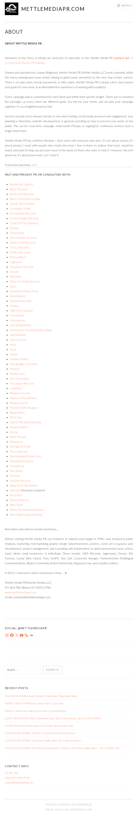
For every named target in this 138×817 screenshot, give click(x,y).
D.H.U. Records (19, 247)
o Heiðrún (16, 388)
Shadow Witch (18, 427)
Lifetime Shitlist (19, 359)
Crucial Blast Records (23, 213)
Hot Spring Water (20, 325)
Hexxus (14, 305)
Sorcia (13, 432)
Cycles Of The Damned (24, 223)
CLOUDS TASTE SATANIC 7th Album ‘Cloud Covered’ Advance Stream (40, 733)
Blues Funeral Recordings (25, 198)
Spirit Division (18, 436)
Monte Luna (17, 373)
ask (34, 164)
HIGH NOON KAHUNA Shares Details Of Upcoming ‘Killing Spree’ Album (41, 696)
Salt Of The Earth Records (26, 422)
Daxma (14, 228)
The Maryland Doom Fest (25, 456)
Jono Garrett (18, 339)
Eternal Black (18, 257)
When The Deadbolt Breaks (27, 509)
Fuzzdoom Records (22, 266)
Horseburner (18, 320)
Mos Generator (19, 378)
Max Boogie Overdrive (24, 364)
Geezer (14, 271)
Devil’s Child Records (23, 242)
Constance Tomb (20, 208)
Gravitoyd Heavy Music (24, 291)
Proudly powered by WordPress (69, 804)
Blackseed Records (22, 194)
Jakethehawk (18, 334)
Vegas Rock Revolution (23, 485)
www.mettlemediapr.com (20, 592)
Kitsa (13, 344)
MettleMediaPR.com (53, 9)
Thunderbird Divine (21, 461)
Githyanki (15, 276)
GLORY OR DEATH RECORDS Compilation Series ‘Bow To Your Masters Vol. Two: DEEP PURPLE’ (53, 718)
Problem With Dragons (24, 407)
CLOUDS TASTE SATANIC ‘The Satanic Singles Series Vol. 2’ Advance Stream (43, 740)
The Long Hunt (19, 451)
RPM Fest (16, 417)
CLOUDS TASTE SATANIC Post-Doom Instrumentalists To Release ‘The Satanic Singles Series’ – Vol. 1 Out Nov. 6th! (62, 748)
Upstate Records (20, 480)
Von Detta (16, 495)
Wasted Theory (19, 500)
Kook (13, 349)
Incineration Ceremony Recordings (31, 330)
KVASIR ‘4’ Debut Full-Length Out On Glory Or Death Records (35, 711)
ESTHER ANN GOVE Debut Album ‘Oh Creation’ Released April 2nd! (39, 725)
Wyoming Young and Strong (26, 514)
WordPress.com (80, 809)
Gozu (13, 286)
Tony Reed (16, 470)
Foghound (16, 262)
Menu (126, 5)
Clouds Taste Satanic (22, 203)
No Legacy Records (22, 383)
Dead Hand (17, 232)
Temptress (16, 441)
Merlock (15, 368)
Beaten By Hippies (21, 184)
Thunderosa (17, 466)
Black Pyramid (18, 189)
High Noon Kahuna (21, 310)
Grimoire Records (21, 300)
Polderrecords (19, 402)
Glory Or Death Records (25, 281)
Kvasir (13, 354)
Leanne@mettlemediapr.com (19, 782)
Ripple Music (17, 412)
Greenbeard (17, 296)
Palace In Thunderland (23, 398)
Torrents (15, 475)
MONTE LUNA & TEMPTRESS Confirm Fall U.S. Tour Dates (34, 703)
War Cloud (16, 504)
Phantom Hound (20, 393)
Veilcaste (15, 490)
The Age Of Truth (20, 446)
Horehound (17, 315)
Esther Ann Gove (20, 252)
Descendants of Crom (23, 237)
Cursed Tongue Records (24, 218)
